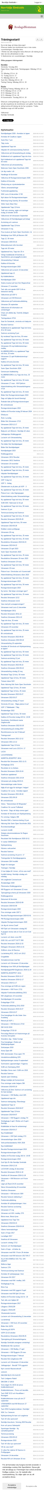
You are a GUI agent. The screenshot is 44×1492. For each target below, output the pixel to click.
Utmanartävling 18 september (11, 643)
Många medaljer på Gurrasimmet (12, 1080)
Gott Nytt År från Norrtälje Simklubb (13, 1162)
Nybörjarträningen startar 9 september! (14, 1060)
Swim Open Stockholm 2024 (11, 368)
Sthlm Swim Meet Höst (9, 204)
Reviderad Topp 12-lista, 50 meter (13, 675)
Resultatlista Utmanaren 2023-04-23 (13, 542)
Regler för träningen (8, 865)
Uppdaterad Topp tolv (8, 146)
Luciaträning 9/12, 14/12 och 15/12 (13, 953)
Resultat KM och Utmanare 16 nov (13, 1459)
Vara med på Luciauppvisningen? (12, 604)
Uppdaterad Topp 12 (8, 1105)
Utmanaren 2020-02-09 (9, 906)
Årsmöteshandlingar (8, 827)
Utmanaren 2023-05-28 (9, 526)
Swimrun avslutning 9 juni (10, 333)
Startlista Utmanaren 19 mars (11, 562)
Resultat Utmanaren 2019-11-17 (12, 976)
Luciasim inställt (6, 830)
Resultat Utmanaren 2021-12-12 (12, 739)
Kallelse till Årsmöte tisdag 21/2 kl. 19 (14, 1297)
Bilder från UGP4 (7, 1326)
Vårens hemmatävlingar (9, 1229)
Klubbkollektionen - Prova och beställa (14, 1390)
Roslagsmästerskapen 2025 (11, 267)
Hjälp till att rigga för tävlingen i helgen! (14, 788)
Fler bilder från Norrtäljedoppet (11, 444)
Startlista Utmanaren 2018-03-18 (12, 1226)
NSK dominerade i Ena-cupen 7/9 (13, 1054)
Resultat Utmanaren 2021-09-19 (12, 794)
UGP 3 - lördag (6, 483)
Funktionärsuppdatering (9, 191)
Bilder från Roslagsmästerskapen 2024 (14, 395)
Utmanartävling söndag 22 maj (11, 671)
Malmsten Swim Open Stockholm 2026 (15, 168)
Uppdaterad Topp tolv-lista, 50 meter (14, 522)
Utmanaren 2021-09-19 (9, 797)
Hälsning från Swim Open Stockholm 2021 (16, 823)
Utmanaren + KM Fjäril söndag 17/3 (13, 1136)
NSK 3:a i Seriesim (8, 1412)
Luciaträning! (5, 1320)
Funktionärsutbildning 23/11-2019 (12, 1006)
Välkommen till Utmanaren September (14, 216)
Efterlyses (4, 415)
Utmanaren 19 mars (8, 568)
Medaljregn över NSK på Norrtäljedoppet (15, 966)
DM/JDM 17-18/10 (7, 1382)
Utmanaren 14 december (9, 1455)
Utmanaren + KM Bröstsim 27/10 (12, 1024)
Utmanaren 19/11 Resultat (10, 457)
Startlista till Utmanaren (9, 1239)
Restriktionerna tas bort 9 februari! (13, 732)
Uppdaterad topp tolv (8, 1098)
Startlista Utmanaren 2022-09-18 (12, 640)
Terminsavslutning (7, 1434)
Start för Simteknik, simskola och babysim (16, 321)
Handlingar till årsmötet (9, 175)
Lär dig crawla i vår (7, 171)
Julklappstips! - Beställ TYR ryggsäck (14, 1365)
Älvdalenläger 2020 (7, 883)
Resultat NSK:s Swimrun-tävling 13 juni (15, 820)
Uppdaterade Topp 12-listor (10, 207)
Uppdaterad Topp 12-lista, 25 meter (13, 688)
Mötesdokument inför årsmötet (12, 245)
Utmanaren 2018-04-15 (9, 1223)
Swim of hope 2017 (8, 1233)
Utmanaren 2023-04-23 (9, 545)
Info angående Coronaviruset (11, 880)
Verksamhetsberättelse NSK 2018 (13, 1143)
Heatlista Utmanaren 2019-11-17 (12, 979)
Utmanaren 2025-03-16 (9, 242)
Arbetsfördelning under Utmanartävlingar (15, 496)
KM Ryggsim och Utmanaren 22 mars (14, 889)
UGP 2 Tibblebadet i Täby (10, 707)
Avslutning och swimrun (9, 222)
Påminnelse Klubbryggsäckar (11, 886)
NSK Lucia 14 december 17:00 (12, 194)
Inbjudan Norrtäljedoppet (9, 473)
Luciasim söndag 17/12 (9, 1243)
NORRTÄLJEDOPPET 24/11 (11, 973)
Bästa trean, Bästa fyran (9, 1216)
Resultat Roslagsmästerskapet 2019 (14, 1149)
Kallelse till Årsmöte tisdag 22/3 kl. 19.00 (15, 717)
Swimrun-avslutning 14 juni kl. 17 (12, 855)
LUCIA (3, 752)
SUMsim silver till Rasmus (10, 950)
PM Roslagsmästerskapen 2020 (12, 919)
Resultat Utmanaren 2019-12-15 (12, 944)
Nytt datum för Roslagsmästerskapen (14, 197)
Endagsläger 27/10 (7, 1002)
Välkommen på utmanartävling (11, 165)
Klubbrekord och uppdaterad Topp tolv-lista (16, 156)
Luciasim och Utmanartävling (11, 437)
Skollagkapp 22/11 (7, 765)
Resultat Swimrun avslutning (11, 1207)
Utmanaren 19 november (9, 464)
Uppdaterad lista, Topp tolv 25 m (12, 252)
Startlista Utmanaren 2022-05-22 (12, 668)
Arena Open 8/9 (6, 1051)
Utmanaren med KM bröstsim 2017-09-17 (15, 1256)
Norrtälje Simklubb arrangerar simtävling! (15, 1342)
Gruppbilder (5, 957)
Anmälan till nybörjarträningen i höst (13, 1203)
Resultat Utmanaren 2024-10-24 (12, 771)
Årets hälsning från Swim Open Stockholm (16, 684)
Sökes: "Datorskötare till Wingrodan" (14, 804)
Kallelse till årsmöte (8, 181)
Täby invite (5, 143)
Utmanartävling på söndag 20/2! (12, 729)
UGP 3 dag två (6, 480)
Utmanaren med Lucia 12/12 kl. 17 (13, 748)
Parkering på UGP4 (8, 1329)
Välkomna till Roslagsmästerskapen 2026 (15, 178)
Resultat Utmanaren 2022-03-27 (12, 694)
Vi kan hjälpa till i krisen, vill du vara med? (16, 871)
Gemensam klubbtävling (9, 372)
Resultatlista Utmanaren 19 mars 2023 (14, 558)
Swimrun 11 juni (6, 509)
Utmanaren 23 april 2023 (9, 549)
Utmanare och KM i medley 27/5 (12, 1213)
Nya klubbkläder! (7, 1146)
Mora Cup (4, 1287)
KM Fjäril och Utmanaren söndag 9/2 (14, 929)
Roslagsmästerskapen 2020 (11, 909)
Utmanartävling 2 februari (10, 260)
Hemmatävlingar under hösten (11, 784)
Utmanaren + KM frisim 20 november (14, 1323)
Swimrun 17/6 (6, 1267)
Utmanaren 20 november (9, 627)
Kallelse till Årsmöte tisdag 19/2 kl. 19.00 (15, 1156)
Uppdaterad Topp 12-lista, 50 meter (13, 678)
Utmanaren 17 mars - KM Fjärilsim (13, 383)
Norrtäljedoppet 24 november (11, 999)
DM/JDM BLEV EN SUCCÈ (11, 1375)
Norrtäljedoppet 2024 (8, 280)
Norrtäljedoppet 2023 (8, 451)
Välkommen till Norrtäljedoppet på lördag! (15, 219)
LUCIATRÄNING (7, 755)
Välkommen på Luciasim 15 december (14, 270)
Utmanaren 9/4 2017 (8, 1277)
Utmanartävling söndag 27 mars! (12, 701)
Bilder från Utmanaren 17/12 (11, 421)
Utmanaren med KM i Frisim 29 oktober (15, 1252)
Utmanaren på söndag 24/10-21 (12, 781)
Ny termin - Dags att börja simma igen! (14, 810)
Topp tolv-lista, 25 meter (9, 620)
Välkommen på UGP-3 (9, 295)
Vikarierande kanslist (8, 1313)
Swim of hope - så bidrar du (10, 1249)
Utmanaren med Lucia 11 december (13, 607)
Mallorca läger (6, 1264)
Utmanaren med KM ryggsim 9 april (13, 1290)
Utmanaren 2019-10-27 (9, 1012)
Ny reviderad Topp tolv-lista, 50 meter (14, 336)
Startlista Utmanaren (8, 1190)
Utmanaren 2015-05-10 (9, 1437)
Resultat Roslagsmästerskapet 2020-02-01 (16, 915)
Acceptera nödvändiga (11, 1486)
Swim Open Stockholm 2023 (11, 552)
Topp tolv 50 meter (7, 248)
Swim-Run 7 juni (6, 140)
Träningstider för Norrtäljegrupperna (13, 858)
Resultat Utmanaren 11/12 (10, 597)
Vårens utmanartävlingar (9, 188)
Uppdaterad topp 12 (8, 273)
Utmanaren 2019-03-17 (9, 1130)
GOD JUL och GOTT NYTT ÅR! (12, 940)
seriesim (4, 1372)
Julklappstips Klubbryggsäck (11, 434)
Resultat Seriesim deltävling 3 (11, 1197)
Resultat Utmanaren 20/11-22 (11, 614)
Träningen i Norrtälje (8, 868)
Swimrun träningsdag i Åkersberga (13, 1102)
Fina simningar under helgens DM (13, 1083)
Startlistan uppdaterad (8, 774)
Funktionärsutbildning (8, 1200)
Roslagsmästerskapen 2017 (11, 1303)
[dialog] (22, 1476)
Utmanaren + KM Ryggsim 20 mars (13, 1352)
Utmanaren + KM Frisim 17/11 (11, 989)
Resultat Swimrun (7, 325)
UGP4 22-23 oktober (8, 1333)
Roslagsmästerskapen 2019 (11, 1152)
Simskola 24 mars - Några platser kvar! (15, 704)
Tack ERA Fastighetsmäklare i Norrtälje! (15, 1409)
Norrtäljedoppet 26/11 (8, 611)
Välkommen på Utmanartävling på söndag (16, 153)
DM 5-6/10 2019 (6, 1027)
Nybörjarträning (6, 845)
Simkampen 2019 (7, 1047)
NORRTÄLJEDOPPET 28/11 (11, 758)
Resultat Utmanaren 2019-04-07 (12, 1108)
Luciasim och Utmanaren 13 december (14, 1362)
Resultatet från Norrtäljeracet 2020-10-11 (15, 838)
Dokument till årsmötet (9, 899)
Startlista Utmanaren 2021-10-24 (12, 778)
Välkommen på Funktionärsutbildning (14, 301)
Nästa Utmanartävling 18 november (13, 1187)
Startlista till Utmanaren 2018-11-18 (13, 1175)
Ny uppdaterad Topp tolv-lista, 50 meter (15, 340)
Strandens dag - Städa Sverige (12, 1039)
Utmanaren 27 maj (7, 1210)
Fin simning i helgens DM (10, 817)
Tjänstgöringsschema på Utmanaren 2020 (15, 893)
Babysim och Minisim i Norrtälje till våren (15, 431)
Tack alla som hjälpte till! (10, 1300)
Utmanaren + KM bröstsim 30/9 (12, 1194)
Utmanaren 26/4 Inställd (9, 861)
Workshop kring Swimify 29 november (14, 201)
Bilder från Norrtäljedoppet (10, 447)
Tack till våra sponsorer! (9, 1419)
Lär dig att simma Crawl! (9, 925)
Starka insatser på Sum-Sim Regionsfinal (15, 283)
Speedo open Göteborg (9, 1077)
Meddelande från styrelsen (10, 1346)
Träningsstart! (10, 39)
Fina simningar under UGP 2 (11, 912)
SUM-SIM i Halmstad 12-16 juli (12, 503)
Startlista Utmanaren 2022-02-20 (12, 725)
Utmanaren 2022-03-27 (9, 697)
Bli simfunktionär (7, 405)
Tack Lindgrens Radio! (9, 1378)
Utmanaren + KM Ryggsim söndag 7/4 (14, 1118)
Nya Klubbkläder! (7, 1133)
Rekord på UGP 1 (7, 1021)
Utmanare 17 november (9, 286)
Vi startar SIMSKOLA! (9, 842)
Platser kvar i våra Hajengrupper (12, 493)
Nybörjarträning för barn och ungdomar (14, 1416)
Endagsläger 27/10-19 (8, 1030)
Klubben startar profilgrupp (10, 529)
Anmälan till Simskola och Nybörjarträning (16, 814)
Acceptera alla (31, 1486)
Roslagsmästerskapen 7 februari (12, 1356)
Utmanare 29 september (9, 304)
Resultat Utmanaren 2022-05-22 (12, 665)
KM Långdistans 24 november (11, 996)
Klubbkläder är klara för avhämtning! (14, 1126)
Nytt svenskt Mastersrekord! (11, 1369)
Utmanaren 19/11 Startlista (10, 460)
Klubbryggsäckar (7, 454)
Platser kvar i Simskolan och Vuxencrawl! (16, 571)
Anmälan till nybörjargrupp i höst (12, 1274)
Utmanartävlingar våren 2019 (11, 1139)
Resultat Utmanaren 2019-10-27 (12, 1009)
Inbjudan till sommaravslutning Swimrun (15, 150)
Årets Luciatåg (6, 418)
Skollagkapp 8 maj (7, 1284)
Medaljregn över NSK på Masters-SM (14, 235)
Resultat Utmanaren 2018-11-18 (12, 1172)
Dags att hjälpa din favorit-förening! (13, 398)
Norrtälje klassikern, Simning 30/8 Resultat (16, 1422)
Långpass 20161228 (8, 1307)
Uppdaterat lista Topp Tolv (10, 1220)
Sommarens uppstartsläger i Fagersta (14, 1064)
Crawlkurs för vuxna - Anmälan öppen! (14, 791)
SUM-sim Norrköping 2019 (10, 1067)
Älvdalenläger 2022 (7, 710)
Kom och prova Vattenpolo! (10, 1425)
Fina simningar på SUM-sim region (13, 986)
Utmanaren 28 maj (7, 532)
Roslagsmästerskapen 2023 (11, 581)
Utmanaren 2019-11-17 (9, 983)
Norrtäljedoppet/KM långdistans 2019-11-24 (16, 970)
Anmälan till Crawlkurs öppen (11, 137)
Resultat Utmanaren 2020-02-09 (12, 902)
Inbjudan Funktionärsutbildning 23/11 (14, 993)
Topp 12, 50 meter (7, 238)
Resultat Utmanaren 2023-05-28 (12, 519)
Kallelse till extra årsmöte (10, 362)
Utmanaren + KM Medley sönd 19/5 (13, 1095)
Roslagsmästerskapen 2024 (11, 408)
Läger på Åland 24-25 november (12, 1184)
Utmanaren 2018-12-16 (9, 1166)
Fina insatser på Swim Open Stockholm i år (16, 232)
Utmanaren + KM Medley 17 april (12, 1349)
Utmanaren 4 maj (7, 229)
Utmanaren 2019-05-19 (9, 1087)
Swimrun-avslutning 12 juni (10, 658)
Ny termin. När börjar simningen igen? (14, 591)
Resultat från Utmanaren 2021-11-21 (13, 761)
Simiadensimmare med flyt (10, 960)
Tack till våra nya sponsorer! (11, 1444)
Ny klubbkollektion (7, 276)
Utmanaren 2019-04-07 (9, 1115)
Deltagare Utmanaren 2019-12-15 (12, 947)
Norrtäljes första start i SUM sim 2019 (14, 1070)
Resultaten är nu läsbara (9, 768)
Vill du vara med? (7, 1447)
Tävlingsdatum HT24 (8, 318)
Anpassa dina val (9, 1480)
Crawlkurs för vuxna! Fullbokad (12, 807)
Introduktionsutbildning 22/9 (10, 1057)
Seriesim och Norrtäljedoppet (11, 1246)
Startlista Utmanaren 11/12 (10, 601)
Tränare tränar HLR (7, 681)
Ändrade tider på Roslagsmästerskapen (15, 402)
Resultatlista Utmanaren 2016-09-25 (13, 1336)
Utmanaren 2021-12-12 (9, 742)
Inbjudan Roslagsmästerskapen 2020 (14, 922)
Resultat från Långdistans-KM (11, 1359)
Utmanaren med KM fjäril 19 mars (13, 1293)
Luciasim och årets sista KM (11, 937)
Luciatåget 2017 (6, 1236)
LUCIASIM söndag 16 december (12, 1169)
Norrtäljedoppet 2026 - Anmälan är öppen (15, 133)
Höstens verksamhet (8, 848)
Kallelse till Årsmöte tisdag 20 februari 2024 (16, 411)
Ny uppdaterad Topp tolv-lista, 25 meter (15, 392)
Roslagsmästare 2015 (8, 1440)
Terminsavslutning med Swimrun (12, 513)
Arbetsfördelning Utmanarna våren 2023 (15, 575)
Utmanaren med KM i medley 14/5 (13, 1280)
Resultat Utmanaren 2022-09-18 (12, 637)
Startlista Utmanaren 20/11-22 (11, 617)
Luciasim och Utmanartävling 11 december (16, 1316)
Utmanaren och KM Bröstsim (11, 298)
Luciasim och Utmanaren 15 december (14, 963)
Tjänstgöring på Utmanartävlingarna (13, 1339)
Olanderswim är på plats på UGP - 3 (14, 486)
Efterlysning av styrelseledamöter (13, 184)
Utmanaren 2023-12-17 (9, 424)
